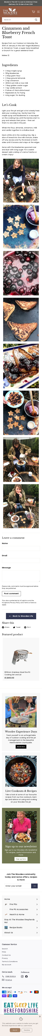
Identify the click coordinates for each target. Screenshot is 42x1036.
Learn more (28, 1026)
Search (5, 949)
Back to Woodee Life (22, 616)
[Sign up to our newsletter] (21, 826)
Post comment (11, 593)
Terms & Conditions (10, 961)
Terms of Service (30, 603)
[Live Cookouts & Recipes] (21, 771)
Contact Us (6, 955)
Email (4, 555)
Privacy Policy (15, 603)
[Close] (40, 1016)
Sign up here (21, 859)
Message (6, 567)
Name (5, 543)
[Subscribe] (34, 886)
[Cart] (33, 11)
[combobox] (21, 19)
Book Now (21, 747)
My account (6, 965)
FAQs (4, 952)
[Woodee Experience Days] (21, 712)
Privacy (5, 958)
